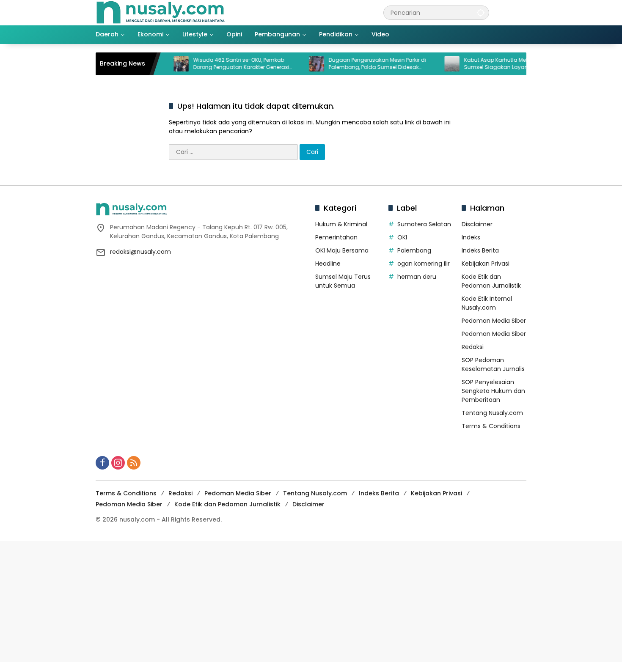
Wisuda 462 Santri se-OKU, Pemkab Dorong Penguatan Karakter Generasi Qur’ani (227, 64)
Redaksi (473, 347)
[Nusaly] (160, 12)
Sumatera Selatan (424, 224)
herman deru (416, 276)
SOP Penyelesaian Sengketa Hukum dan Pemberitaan (493, 391)
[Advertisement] (254, 600)
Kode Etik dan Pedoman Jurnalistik (491, 281)
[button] (480, 12)
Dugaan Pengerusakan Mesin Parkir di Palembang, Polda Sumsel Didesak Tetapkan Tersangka (363, 64)
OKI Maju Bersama (342, 250)
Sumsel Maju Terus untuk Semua (343, 281)
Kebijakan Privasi (485, 263)
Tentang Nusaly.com (492, 413)
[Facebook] (102, 463)
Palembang (414, 250)
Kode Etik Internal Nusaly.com (487, 303)
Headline (328, 263)
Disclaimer (477, 224)
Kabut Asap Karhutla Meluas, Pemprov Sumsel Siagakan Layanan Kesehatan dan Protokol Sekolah (500, 64)
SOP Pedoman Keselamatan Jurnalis (493, 364)
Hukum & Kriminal (341, 224)
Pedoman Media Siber (494, 320)
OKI (402, 237)
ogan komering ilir (423, 263)
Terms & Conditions (491, 426)
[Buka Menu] (521, 13)
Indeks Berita (480, 250)
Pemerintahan (336, 237)
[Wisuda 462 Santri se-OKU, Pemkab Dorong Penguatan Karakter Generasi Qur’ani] (167, 63)
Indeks (471, 237)
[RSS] (133, 463)
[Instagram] (118, 463)
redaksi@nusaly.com (140, 251)
